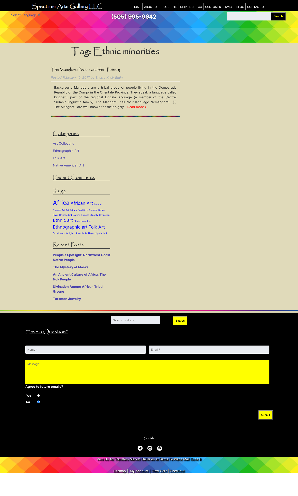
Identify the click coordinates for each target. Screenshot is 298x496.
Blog (240, 7)
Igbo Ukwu (74, 233)
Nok (105, 233)
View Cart (159, 471)
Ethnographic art (70, 227)
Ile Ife (84, 233)
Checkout (177, 471)
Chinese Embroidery (69, 215)
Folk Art (59, 158)
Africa (61, 202)
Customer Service (219, 7)
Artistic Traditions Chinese (83, 210)
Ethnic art (63, 220)
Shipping (187, 7)
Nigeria (98, 233)
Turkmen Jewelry (67, 299)
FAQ (199, 7)
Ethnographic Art (66, 151)
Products (169, 7)
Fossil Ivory (59, 233)
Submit (265, 415)
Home (137, 7)
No (28, 402)
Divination (104, 215)
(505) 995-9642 (134, 16)
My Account (139, 471)
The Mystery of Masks (70, 267)
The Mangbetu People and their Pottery (85, 70)
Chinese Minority (89, 215)
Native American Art (68, 165)
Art (67, 210)
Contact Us (256, 7)
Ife (67, 233)
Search (278, 16)
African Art (82, 203)
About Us (151, 7)
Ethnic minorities (82, 221)
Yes (28, 395)
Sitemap (119, 471)
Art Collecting (63, 143)
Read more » (137, 107)
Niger (91, 233)
